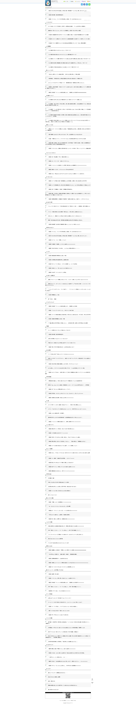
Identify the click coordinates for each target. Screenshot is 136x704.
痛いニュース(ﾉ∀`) (49, 70)
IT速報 (47, 326)
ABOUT (84, 1)
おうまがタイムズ (49, 644)
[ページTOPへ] (92, 679)
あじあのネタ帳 (49, 202)
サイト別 (66, 1)
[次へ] (92, 683)
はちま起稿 (48, 350)
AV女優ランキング (49, 95)
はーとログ (48, 668)
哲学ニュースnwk (49, 124)
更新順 (72, 1)
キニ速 (47, 400)
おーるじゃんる (49, 176)
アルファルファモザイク (51, 152)
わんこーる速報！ (49, 448)
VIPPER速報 (48, 376)
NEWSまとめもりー (50, 227)
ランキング (78, 1)
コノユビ (48, 251)
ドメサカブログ (49, 22)
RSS (89, 1)
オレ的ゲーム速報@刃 (50, 275)
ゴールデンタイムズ (50, 302)
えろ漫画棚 (48, 46)
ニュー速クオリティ (50, 424)
